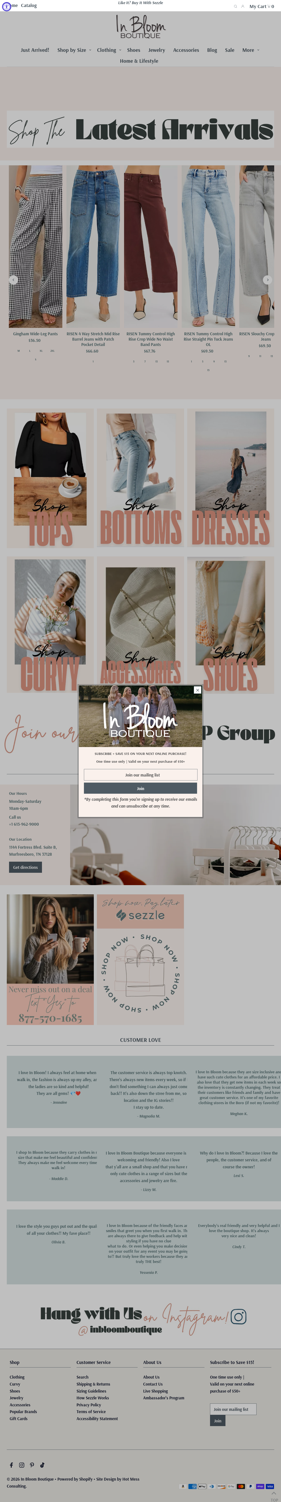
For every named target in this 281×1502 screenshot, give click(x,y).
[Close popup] (197, 690)
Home (12, 5)
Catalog (29, 5)
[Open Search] (235, 6)
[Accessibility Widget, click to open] (6, 6)
